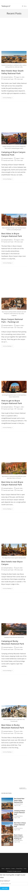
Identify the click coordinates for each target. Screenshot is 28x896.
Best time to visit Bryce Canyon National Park (12, 483)
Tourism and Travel (8, 79)
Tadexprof (5, 6)
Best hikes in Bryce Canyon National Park (11, 234)
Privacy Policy (19, 868)
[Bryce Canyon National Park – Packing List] (7, 840)
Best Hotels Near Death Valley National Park (12, 72)
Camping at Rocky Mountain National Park (12, 642)
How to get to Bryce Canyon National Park (11, 402)
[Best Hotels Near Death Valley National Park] (7, 803)
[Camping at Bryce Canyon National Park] (7, 816)
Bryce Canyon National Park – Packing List (12, 320)
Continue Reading (8, 98)
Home (3, 868)
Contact (13, 868)
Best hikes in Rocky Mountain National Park (12, 726)
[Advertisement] (14, 36)
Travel (25, 868)
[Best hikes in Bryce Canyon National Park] (7, 828)
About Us (8, 868)
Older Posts (23, 788)
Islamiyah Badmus (8, 77)
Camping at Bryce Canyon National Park (13, 153)
